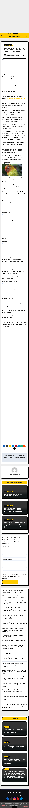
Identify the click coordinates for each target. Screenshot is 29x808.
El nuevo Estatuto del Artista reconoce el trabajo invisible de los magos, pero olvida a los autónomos (14, 665)
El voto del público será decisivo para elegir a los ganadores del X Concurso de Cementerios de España (14, 685)
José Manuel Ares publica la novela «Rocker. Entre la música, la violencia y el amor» (14, 731)
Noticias (7, 726)
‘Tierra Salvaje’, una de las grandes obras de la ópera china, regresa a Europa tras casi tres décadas (14, 658)
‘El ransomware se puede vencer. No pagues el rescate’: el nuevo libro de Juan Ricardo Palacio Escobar (14, 672)
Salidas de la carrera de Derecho (20, 456)
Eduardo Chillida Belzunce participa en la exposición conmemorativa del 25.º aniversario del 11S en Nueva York (14, 602)
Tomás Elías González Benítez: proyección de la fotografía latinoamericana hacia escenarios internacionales (14, 630)
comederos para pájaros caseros (16, 98)
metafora (8, 495)
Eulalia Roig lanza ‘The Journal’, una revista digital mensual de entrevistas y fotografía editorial (13, 678)
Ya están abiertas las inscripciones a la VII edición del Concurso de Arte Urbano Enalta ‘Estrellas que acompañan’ (13, 647)
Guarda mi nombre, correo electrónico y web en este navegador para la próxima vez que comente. (14, 576)
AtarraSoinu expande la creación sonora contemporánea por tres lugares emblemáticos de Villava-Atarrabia (14, 617)
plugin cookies (25, 806)
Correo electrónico (7, 559)
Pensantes (12, 55)
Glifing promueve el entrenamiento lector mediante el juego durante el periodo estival (14, 746)
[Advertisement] (14, 17)
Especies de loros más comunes (14, 50)
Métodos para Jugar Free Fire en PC (14, 494)
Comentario (5, 546)
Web (3, 566)
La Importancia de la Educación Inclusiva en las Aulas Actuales (13, 509)
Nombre (4, 553)
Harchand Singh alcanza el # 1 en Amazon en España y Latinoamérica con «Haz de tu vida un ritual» (14, 623)
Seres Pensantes (13, 34)
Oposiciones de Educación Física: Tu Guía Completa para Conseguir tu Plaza (14, 524)
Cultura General (8, 45)
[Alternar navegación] (1, 35)
